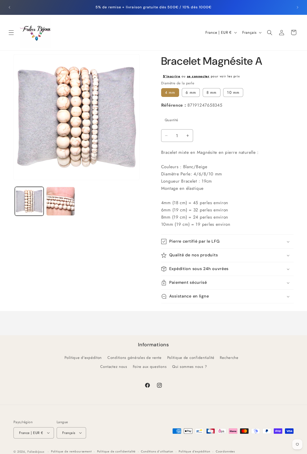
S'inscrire (171, 76)
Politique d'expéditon (83, 357)
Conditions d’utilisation (157, 451)
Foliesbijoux (35, 452)
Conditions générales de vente (134, 357)
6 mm (191, 92)
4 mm (170, 92)
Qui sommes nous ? (189, 366)
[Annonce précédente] (9, 7)
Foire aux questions (150, 366)
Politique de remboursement (71, 451)
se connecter (198, 76)
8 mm (212, 92)
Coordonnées (225, 451)
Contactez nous (113, 366)
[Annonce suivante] (298, 7)
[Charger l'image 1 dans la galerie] (29, 201)
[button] (11, 32)
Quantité (171, 120)
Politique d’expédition (194, 451)
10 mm (233, 92)
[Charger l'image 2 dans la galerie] (60, 201)
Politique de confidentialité (190, 357)
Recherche (229, 357)
